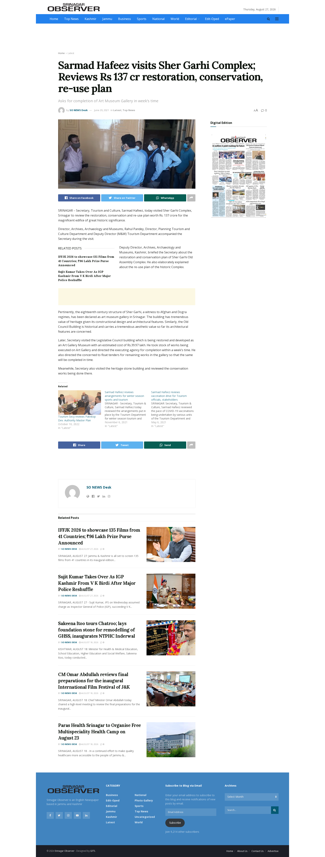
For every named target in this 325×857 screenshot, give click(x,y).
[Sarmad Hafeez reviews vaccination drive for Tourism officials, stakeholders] (174, 409)
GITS (92, 850)
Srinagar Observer (64, 850)
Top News (71, 19)
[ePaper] (238, 175)
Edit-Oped (212, 19)
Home (54, 19)
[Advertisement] (162, 37)
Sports (141, 19)
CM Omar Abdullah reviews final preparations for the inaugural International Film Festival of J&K (94, 681)
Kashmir (90, 19)
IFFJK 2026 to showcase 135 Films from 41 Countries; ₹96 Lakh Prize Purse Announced (86, 261)
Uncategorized (145, 817)
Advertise (273, 851)
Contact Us (257, 851)
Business (124, 19)
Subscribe (175, 822)
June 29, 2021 (101, 110)
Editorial (191, 19)
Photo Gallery (144, 800)
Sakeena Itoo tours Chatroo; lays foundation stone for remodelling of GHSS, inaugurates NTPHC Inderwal (96, 630)
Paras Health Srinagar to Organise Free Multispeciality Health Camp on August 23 (99, 731)
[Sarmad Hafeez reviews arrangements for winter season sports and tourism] (128, 409)
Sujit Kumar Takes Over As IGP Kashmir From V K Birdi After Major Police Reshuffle (84, 276)
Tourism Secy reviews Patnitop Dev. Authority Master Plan (77, 418)
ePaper (230, 19)
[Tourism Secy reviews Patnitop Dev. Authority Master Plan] (79, 402)
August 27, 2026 (89, 548)
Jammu (107, 19)
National (158, 19)
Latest (71, 53)
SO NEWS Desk (79, 110)
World (175, 19)
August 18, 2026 (89, 642)
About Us (242, 851)
